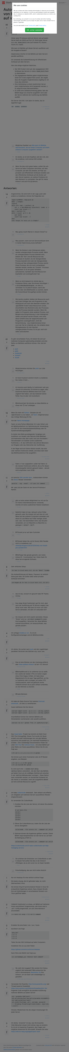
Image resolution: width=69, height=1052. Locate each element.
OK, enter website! (34, 30)
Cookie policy (32, 25)
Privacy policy (42, 25)
